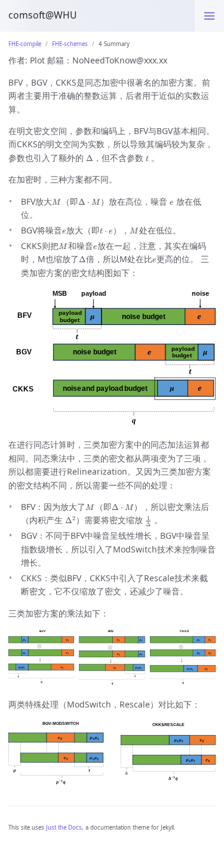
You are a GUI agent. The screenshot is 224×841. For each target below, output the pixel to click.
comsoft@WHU (42, 15)
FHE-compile (24, 44)
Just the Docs (64, 827)
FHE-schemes (70, 44)
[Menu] (209, 16)
